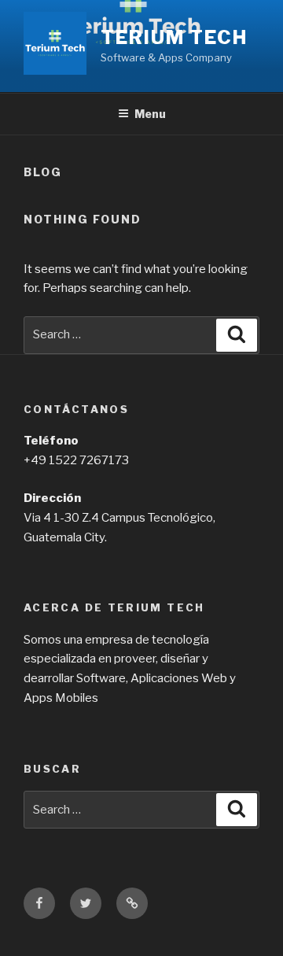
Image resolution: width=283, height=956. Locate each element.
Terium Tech (174, 37)
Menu (150, 113)
